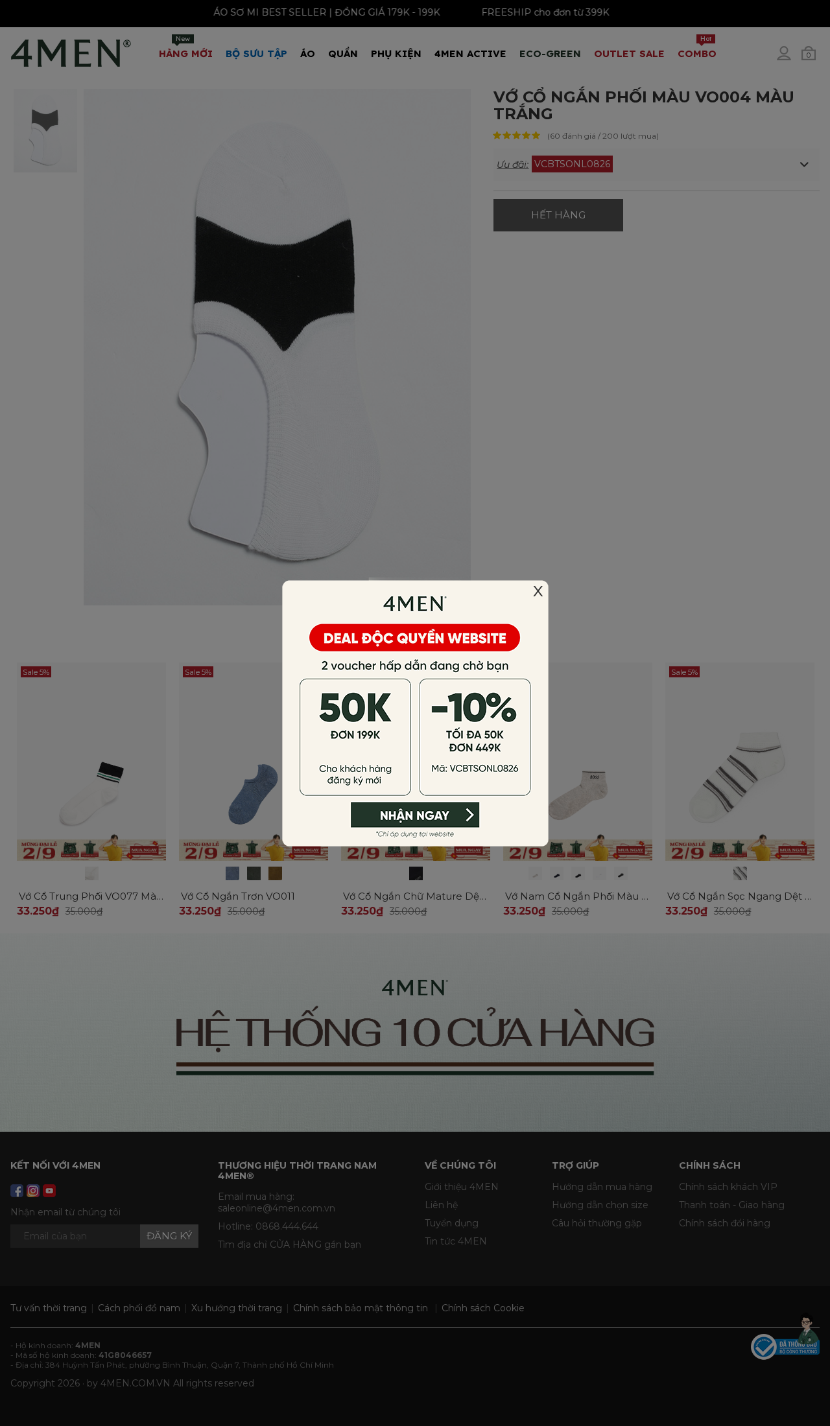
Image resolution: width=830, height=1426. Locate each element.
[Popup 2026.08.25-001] (415, 712)
